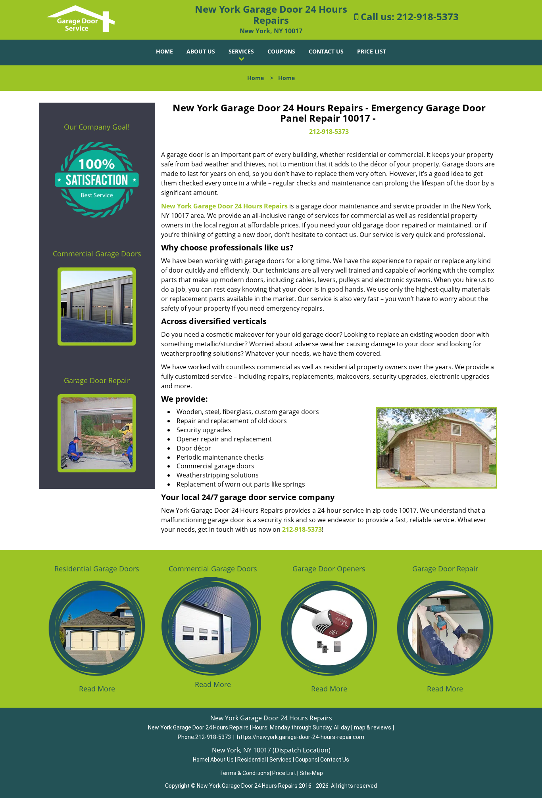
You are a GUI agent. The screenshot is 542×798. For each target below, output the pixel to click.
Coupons (281, 51)
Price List (371, 51)
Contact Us (326, 51)
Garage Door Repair (97, 380)
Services (241, 51)
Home (164, 51)
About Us (200, 51)
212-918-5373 (428, 16)
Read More (97, 688)
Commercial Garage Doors (97, 253)
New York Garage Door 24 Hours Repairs (224, 206)
